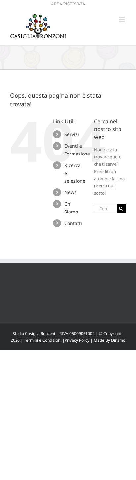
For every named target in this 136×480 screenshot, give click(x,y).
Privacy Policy (77, 340)
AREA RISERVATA (68, 3)
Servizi (71, 134)
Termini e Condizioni (42, 340)
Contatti (73, 223)
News (70, 192)
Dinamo (118, 340)
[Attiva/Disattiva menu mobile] (122, 19)
